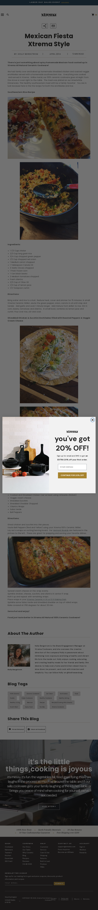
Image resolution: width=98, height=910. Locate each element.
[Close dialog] (92, 420)
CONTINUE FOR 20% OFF (72, 475)
